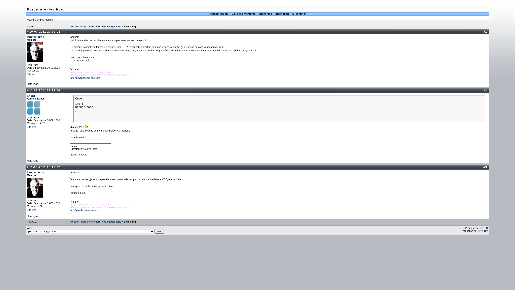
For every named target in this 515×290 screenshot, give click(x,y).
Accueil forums (218, 13)
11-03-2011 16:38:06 (44, 90)
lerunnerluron (35, 36)
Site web (31, 74)
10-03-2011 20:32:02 (44, 31)
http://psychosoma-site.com (85, 78)
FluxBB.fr (483, 231)
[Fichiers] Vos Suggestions (106, 26)
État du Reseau (78, 154)
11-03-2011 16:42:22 (44, 167)
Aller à (30, 228)
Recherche (265, 13)
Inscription (282, 13)
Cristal (31, 95)
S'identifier (299, 13)
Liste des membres (243, 13)
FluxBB (484, 228)
